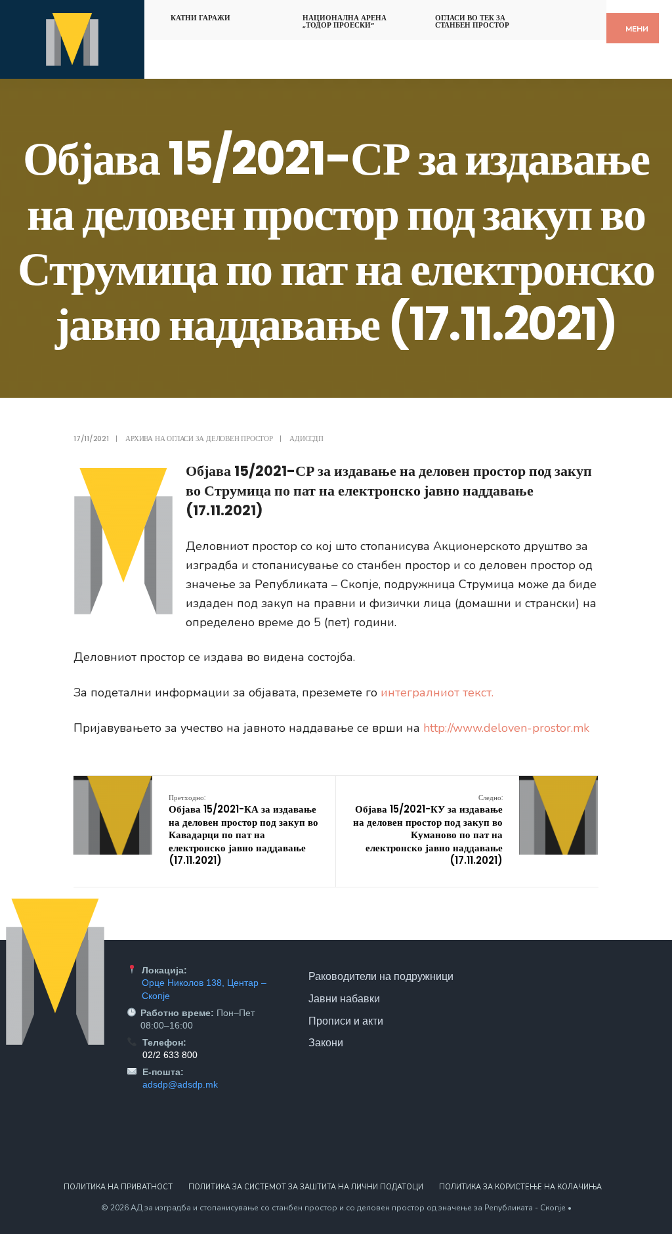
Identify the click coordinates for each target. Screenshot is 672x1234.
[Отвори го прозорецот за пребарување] (585, 15)
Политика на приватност (118, 1187)
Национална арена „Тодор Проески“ (345, 21)
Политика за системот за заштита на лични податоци (305, 1187)
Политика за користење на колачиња (520, 1187)
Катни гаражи (200, 17)
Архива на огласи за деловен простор (198, 438)
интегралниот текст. (437, 692)
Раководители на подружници (380, 976)
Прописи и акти (345, 1021)
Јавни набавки (344, 998)
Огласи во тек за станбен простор (472, 21)
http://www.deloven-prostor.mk (506, 728)
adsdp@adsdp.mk (180, 1084)
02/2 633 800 (170, 1055)
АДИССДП (306, 438)
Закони (325, 1042)
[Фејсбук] (562, 15)
